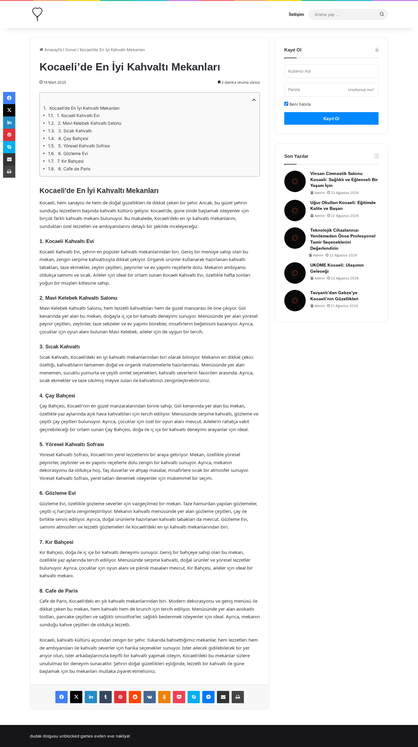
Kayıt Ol (331, 118)
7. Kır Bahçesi (70, 161)
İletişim (296, 14)
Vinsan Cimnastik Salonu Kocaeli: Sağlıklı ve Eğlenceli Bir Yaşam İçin (344, 179)
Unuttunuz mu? (361, 89)
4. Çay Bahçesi (73, 138)
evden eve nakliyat (112, 736)
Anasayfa (52, 49)
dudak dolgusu (44, 736)
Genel (71, 49)
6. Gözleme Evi (73, 153)
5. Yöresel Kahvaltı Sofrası (84, 145)
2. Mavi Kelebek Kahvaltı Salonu (89, 123)
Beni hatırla (299, 104)
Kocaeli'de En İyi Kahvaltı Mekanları (84, 108)
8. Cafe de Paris (74, 168)
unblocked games (76, 736)
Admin (320, 193)
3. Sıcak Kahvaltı (74, 130)
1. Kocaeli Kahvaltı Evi (78, 115)
